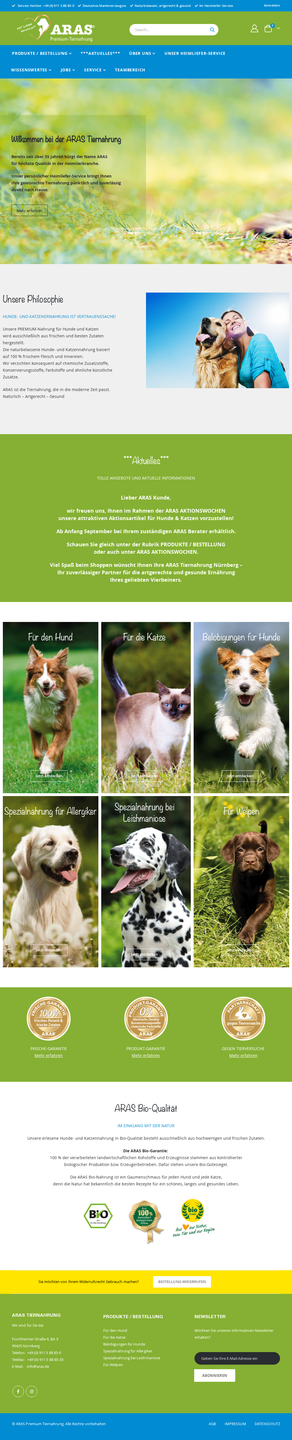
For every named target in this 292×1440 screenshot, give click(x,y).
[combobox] (173, 29)
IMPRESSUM (239, 1423)
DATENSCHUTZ (267, 1423)
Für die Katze (114, 1337)
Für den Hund (115, 1330)
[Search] (212, 30)
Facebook (18, 1391)
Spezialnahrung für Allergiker (127, 1351)
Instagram (31, 1391)
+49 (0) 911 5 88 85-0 (58, 5)
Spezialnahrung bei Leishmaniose (131, 1357)
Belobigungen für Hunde (124, 1344)
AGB (216, 1423)
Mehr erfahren (29, 207)
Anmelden (272, 5)
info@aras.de (38, 1366)
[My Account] (255, 28)
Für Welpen (113, 1364)
